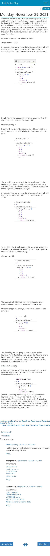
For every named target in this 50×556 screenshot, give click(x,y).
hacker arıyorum (12, 469)
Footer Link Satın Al (13, 494)
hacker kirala (11, 476)
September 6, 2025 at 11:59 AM (29, 461)
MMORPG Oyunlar (13, 497)
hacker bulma (11, 466)
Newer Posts (7, 544)
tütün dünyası (11, 471)
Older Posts (43, 544)
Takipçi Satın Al (12, 492)
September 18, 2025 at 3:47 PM (29, 486)
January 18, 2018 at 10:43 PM (23, 444)
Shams (8, 444)
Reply (8, 454)
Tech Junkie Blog (10, 3)
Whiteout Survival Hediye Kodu (18, 502)
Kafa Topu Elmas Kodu (15, 499)
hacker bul (10, 474)
